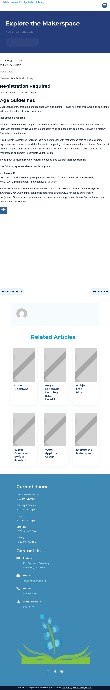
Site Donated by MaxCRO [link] (82, 688)
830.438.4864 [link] (30, 593)
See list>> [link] (28, 606)
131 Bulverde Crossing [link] (36, 563)
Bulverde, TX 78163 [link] (34, 567)
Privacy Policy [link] (67, 688)
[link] (3, 210)
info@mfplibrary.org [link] (34, 580)
